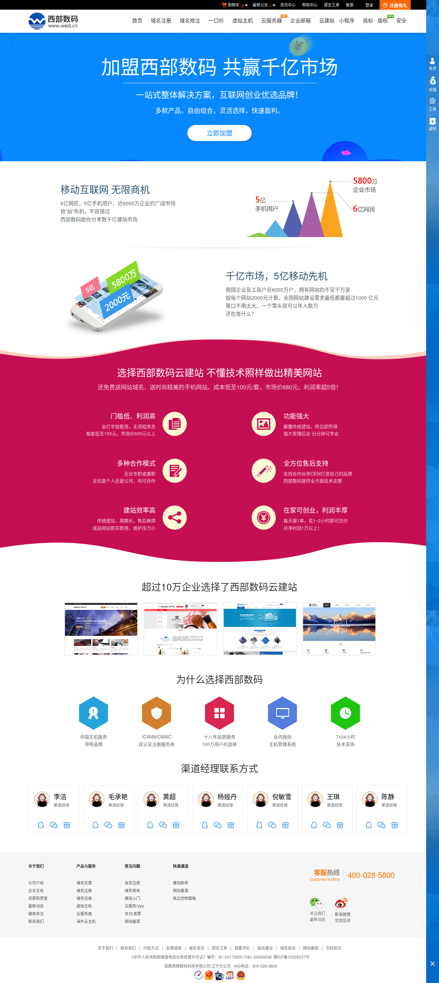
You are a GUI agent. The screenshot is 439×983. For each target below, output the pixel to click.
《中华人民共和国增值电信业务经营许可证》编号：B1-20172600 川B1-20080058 (201, 957)
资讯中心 (288, 4)
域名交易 (84, 898)
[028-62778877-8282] (340, 824)
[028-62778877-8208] (121, 824)
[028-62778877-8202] (176, 824)
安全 (401, 20)
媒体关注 (36, 913)
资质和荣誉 (38, 898)
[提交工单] (230, 975)
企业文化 (36, 890)
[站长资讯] (219, 975)
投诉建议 (265, 948)
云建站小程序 (336, 20)
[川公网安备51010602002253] (241, 975)
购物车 (236, 5)
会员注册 (132, 882)
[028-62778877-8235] (67, 824)
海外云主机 (86, 921)
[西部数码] (53, 21)
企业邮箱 (300, 20)
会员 (432, 68)
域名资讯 (196, 948)
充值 (432, 89)
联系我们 (36, 921)
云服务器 (271, 20)
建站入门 (132, 898)
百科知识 (333, 948)
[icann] (198, 975)
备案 (350, 4)
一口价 (216, 20)
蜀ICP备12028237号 (291, 957)
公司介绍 (36, 882)
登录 (369, 5)
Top (432, 952)
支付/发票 (133, 913)
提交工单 (331, 4)
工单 (432, 108)
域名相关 (132, 890)
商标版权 (375, 20)
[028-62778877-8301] (394, 824)
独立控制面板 (184, 898)
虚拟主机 (242, 20)
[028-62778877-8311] (231, 824)
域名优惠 (84, 882)
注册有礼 (399, 5)
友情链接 (174, 948)
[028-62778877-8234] (285, 824)
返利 (432, 128)
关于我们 (105, 948)
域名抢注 (190, 20)
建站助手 (180, 882)
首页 (137, 20)
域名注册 (161, 20)
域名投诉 (288, 948)
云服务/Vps (134, 905)
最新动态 (36, 905)
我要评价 (242, 948)
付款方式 (151, 948)
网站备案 (132, 921)
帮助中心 (310, 4)
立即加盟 (219, 132)
